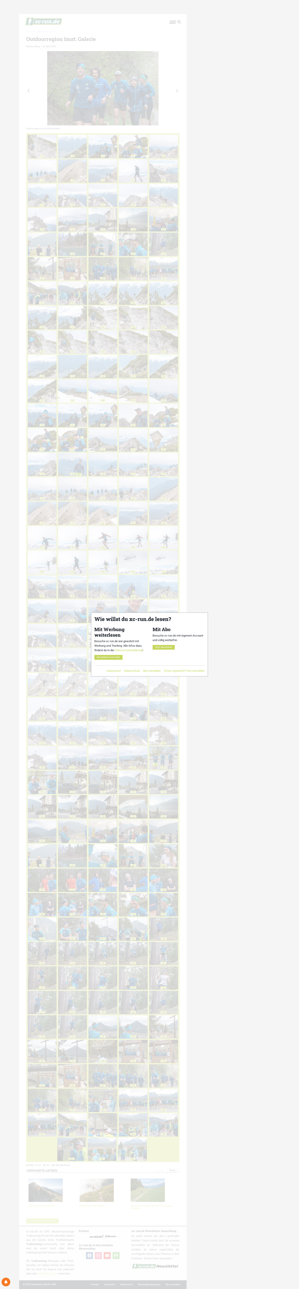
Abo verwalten (152, 670)
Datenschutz (132, 670)
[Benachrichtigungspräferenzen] (6, 1282)
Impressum (114, 670)
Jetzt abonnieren (163, 647)
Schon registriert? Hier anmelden (184, 670)
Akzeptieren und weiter (108, 657)
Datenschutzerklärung (128, 650)
